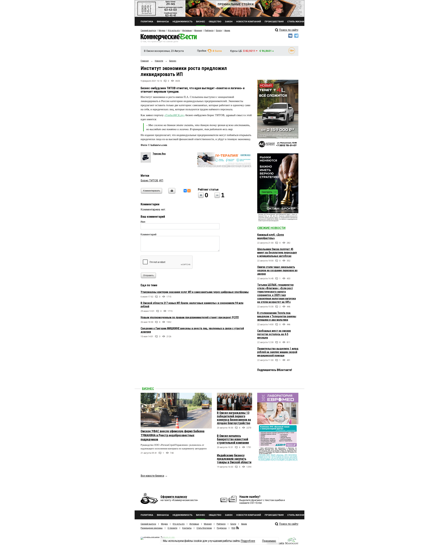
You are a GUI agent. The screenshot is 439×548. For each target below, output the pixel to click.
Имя (143, 221)
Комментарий (148, 234)
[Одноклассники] (189, 190)
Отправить (148, 275)
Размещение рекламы (152, 528)
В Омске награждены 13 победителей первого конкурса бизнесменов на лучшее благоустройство (234, 418)
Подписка (222, 528)
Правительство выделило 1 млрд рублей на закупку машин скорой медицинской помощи (277, 352)
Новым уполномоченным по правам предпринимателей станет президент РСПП (190, 317)
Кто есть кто (174, 30)
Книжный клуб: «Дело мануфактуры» (270, 236)
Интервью (187, 30)
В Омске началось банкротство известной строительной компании (233, 439)
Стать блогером (204, 528)
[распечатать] (171, 193)
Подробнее (248, 541)
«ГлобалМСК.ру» (174, 115)
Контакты (187, 528)
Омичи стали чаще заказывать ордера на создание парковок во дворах (277, 270)
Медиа (162, 30)
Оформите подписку (174, 496)
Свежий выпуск (148, 30)
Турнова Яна (159, 153)
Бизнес (148, 388)
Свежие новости (271, 228)
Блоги (219, 30)
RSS (233, 528)
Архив (227, 30)
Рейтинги (209, 30)
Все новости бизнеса (152, 475)
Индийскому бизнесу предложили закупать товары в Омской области (234, 458)
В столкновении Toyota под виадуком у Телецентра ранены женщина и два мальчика (276, 316)
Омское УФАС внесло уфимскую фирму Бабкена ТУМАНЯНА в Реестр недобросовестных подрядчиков (172, 435)
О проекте (172, 528)
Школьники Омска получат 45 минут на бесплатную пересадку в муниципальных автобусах (277, 253)
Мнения (198, 30)
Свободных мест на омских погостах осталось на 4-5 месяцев (274, 334)
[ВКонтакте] (185, 190)
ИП (161, 180)
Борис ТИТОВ (149, 180)
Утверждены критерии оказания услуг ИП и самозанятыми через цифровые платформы (195, 292)
